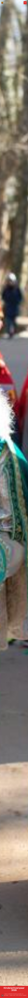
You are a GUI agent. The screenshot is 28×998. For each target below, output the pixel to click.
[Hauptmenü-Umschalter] (25, 2)
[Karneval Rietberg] (6, 2)
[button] (21, 3)
